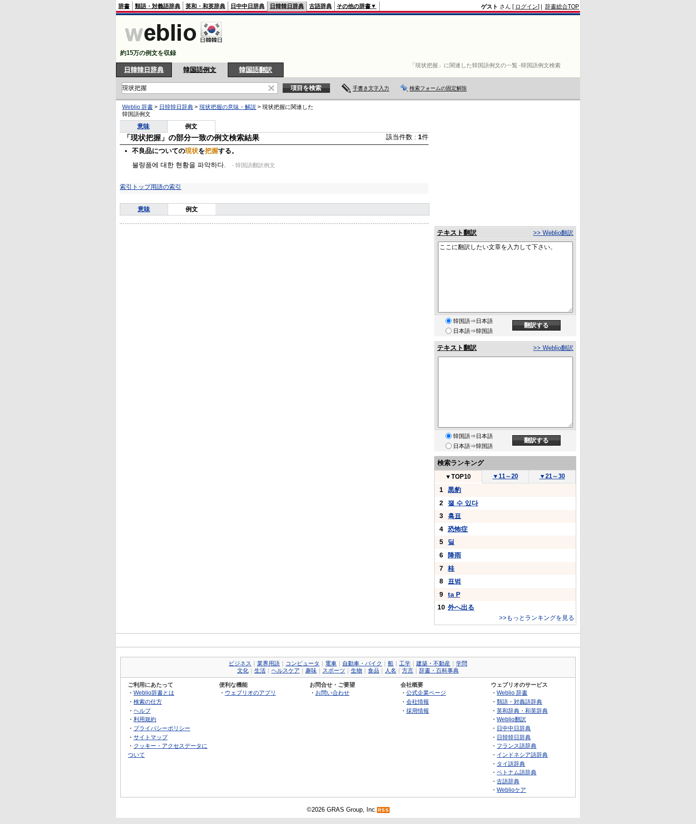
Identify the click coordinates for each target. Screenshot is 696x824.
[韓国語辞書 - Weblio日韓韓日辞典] (173, 44)
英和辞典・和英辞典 (522, 711)
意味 (143, 126)
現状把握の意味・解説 (227, 107)
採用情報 (417, 711)
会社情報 (417, 702)
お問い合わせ (332, 693)
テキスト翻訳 (457, 232)
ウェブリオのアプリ (250, 693)
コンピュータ (303, 663)
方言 (407, 670)
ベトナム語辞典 (516, 772)
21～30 (552, 476)
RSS (383, 810)
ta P (454, 594)
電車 (331, 663)
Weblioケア (511, 790)
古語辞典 (320, 6)
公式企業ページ (426, 693)
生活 (260, 670)
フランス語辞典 (516, 746)
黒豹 (454, 489)
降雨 (454, 555)
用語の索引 (166, 186)
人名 (390, 670)
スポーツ (333, 670)
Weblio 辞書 (137, 107)
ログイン (526, 6)
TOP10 (458, 476)
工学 (404, 663)
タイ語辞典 (511, 764)
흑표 (454, 515)
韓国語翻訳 (255, 69)
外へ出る (461, 607)
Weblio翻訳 (511, 719)
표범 (454, 581)
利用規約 (145, 719)
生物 (356, 670)
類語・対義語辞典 (157, 6)
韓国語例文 (199, 69)
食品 (373, 670)
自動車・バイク (362, 663)
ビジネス (240, 663)
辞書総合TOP (562, 6)
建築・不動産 (433, 663)
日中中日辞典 (248, 6)
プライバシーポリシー (162, 728)
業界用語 (268, 663)
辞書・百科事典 (439, 670)
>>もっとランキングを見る (536, 617)
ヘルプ (142, 711)
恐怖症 (458, 529)
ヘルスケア (285, 670)
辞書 (124, 6)
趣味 (311, 670)
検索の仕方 (148, 702)
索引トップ (135, 186)
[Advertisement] (406, 39)
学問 (461, 663)
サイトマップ (151, 737)
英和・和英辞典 (205, 6)
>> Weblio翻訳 (553, 232)
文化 (243, 670)
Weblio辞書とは (154, 693)
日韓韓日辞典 (287, 6)
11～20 (505, 476)
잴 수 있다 (463, 503)
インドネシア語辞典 (522, 755)
